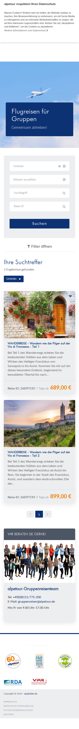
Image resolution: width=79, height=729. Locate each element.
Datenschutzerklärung (18, 706)
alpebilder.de (30, 694)
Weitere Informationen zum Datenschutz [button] (25, 30)
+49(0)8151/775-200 (27, 597)
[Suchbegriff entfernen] (20, 279)
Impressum (10, 702)
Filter (41, 246)
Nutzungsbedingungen (18, 710)
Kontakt (8, 714)
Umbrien (11, 279)
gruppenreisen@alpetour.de (36, 601)
